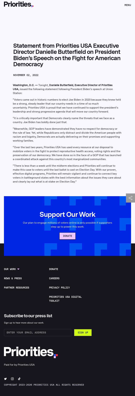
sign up (83, 332)
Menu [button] (127, 6)
